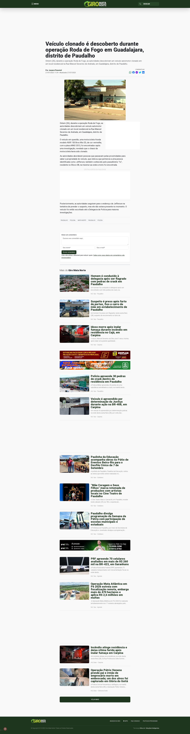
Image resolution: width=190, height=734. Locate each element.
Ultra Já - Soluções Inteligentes (149, 728)
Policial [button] (73, 220)
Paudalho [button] (64, 220)
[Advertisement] (95, 24)
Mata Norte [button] (82, 220)
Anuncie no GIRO (115, 721)
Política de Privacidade (150, 721)
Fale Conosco (135, 721)
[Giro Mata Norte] (95, 4)
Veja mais (95, 699)
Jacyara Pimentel (55, 70)
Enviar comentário (69, 252)
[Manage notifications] (5, 728)
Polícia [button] (100, 220)
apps (126, 721)
